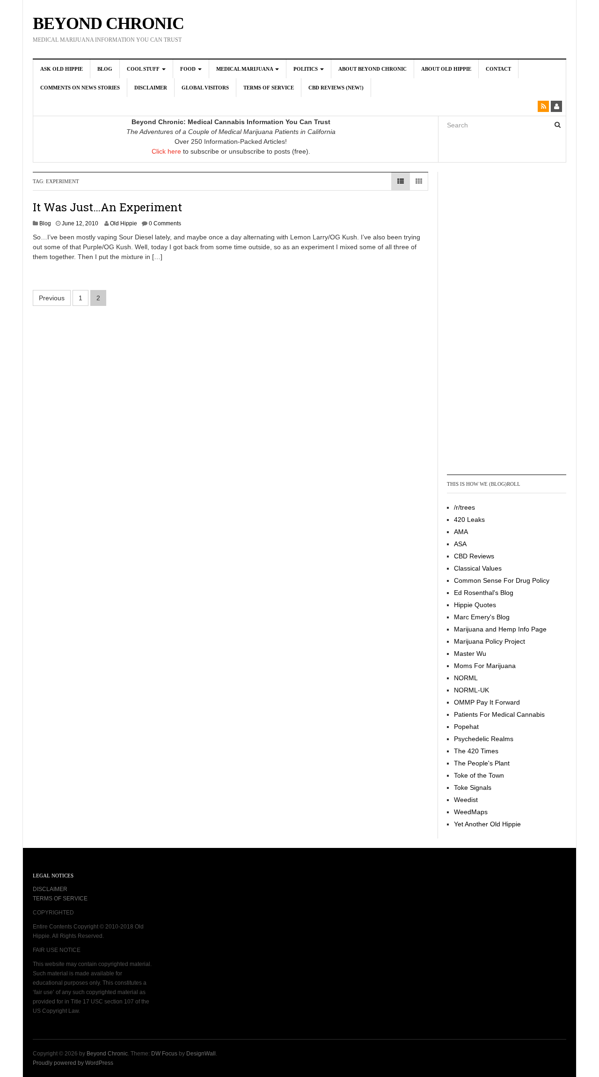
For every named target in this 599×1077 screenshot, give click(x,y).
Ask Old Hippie (61, 69)
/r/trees (464, 507)
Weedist (466, 799)
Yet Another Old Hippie (487, 824)
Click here (166, 151)
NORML (466, 678)
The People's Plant (482, 763)
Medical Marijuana (245, 69)
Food (188, 69)
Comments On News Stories (80, 87)
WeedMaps (471, 812)
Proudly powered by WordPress (73, 1063)
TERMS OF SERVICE (60, 898)
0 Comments (165, 223)
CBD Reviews (474, 556)
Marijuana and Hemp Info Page (500, 629)
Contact (498, 69)
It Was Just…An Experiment (107, 207)
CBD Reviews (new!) (336, 87)
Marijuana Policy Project (489, 641)
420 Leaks (469, 519)
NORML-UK (471, 690)
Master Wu (470, 653)
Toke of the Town (479, 775)
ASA (460, 544)
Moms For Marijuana (485, 665)
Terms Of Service (268, 87)
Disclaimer (150, 87)
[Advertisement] (484, 321)
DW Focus (164, 1053)
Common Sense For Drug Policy (501, 580)
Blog (104, 69)
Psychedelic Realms (483, 739)
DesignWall (201, 1053)
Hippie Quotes (475, 605)
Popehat (466, 726)
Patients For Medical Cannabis (499, 714)
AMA (461, 531)
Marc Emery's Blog (482, 617)
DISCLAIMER (50, 889)
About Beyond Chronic (372, 69)
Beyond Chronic (108, 23)
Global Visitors (205, 87)
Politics (306, 69)
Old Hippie (123, 223)
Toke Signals (472, 787)
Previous (52, 298)
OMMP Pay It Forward (487, 702)
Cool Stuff (144, 69)
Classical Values (478, 568)
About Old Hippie (446, 69)
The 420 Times (476, 751)
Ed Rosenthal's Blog (483, 592)
